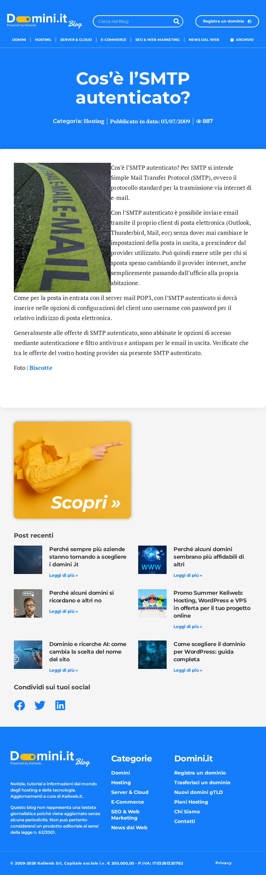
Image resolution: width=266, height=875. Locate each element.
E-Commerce (113, 39)
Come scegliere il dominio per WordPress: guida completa (209, 652)
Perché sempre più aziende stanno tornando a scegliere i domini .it (87, 557)
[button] (19, 705)
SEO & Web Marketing (157, 39)
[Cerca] (176, 21)
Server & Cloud (76, 39)
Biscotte (40, 368)
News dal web (204, 39)
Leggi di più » (63, 575)
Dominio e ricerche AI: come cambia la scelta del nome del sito (87, 652)
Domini (19, 39)
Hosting (43, 39)
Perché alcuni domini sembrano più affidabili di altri (209, 557)
